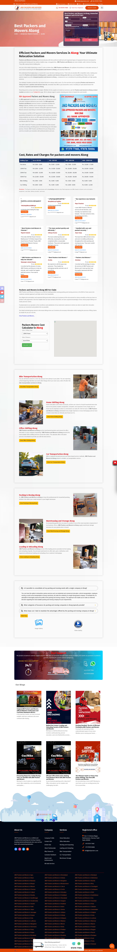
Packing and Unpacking (67, 845)
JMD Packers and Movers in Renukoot (25, 935)
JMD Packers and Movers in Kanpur (24, 915)
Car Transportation (65, 855)
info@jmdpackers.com (82, 1)
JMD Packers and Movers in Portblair (55, 929)
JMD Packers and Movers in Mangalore (25, 923)
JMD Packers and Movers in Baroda (85, 880)
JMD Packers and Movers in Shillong (24, 938)
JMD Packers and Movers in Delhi (84, 892)
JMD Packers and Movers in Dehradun (55, 892)
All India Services (50, 863)
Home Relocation (65, 838)
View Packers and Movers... (27, 316)
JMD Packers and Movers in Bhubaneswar (57, 883)
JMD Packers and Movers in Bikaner (24, 886)
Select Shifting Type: (27, 330)
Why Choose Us (49, 851)
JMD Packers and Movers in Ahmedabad (56, 875)
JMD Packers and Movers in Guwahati (85, 901)
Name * (66, 17)
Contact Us (37, 92)
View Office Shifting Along (27, 440)
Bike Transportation (65, 851)
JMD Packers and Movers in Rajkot (54, 932)
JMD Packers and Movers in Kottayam (55, 918)
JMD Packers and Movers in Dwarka (24, 895)
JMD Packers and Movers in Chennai (24, 889)
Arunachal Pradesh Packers (29, 34)
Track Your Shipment (77, 7)
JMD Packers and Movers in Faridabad (56, 895)
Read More (24, 211)
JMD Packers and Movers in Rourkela (55, 935)
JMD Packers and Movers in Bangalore (56, 880)
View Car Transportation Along (55, 462)
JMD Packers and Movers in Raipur (24, 932)
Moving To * (85, 25)
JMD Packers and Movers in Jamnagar (25, 912)
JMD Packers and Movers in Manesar (85, 921)
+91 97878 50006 (89, 673)
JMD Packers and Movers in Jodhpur (55, 912)
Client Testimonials (50, 848)
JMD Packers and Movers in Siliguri (55, 938)
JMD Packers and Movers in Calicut (55, 886)
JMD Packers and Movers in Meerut (55, 923)
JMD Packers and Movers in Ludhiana (25, 921)
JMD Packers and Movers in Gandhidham (86, 895)
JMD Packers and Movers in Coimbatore (86, 889)
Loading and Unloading (66, 848)
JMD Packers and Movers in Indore (54, 906)
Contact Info (48, 841)
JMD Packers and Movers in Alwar (24, 878)
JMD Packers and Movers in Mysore (85, 923)
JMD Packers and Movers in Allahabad (86, 875)
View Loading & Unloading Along (29, 557)
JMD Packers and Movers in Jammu (55, 909)
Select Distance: (26, 337)
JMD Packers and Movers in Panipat (85, 926)
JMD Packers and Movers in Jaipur (24, 909)
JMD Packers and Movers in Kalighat (85, 912)
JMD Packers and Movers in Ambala (55, 878)
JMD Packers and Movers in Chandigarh (86, 886)
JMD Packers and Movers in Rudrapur (85, 935)
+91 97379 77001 (97, 1)
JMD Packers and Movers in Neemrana (25, 926)
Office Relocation (65, 841)
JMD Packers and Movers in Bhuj (84, 883)
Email (66, 21)
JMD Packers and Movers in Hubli (24, 906)
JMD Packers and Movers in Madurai (55, 921)
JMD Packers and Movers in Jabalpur (85, 906)
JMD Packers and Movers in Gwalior (24, 903)
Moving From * (68, 25)
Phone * (84, 17)
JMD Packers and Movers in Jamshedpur (86, 909)
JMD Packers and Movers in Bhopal (24, 883)
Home (16, 34)
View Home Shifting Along (54, 416)
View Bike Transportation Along (29, 386)
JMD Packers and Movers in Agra (23, 875)
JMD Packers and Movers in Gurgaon (55, 901)
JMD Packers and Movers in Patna (24, 929)
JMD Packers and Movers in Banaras (24, 880)
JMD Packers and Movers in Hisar (84, 903)
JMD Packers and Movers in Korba (84, 915)
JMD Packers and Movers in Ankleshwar (86, 878)
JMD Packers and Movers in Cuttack (24, 892)
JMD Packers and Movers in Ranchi (85, 932)
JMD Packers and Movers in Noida (54, 926)
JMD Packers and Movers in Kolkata (55, 915)
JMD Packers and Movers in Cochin (55, 889)
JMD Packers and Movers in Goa (84, 898)
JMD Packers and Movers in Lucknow (85, 918)
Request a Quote (92, 7)
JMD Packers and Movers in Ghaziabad (56, 898)
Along (43, 34)
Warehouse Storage (65, 858)
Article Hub (48, 845)
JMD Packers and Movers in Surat (84, 938)
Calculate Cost (27, 345)
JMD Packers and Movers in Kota (23, 918)
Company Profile (49, 838)
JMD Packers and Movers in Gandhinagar (26, 898)
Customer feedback (50, 855)
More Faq (24, 615)
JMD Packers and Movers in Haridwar (55, 903)
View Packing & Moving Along (28, 503)
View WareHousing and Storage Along (58, 531)
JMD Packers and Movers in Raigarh (85, 929)
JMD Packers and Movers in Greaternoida (26, 901)
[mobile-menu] (101, 7)
